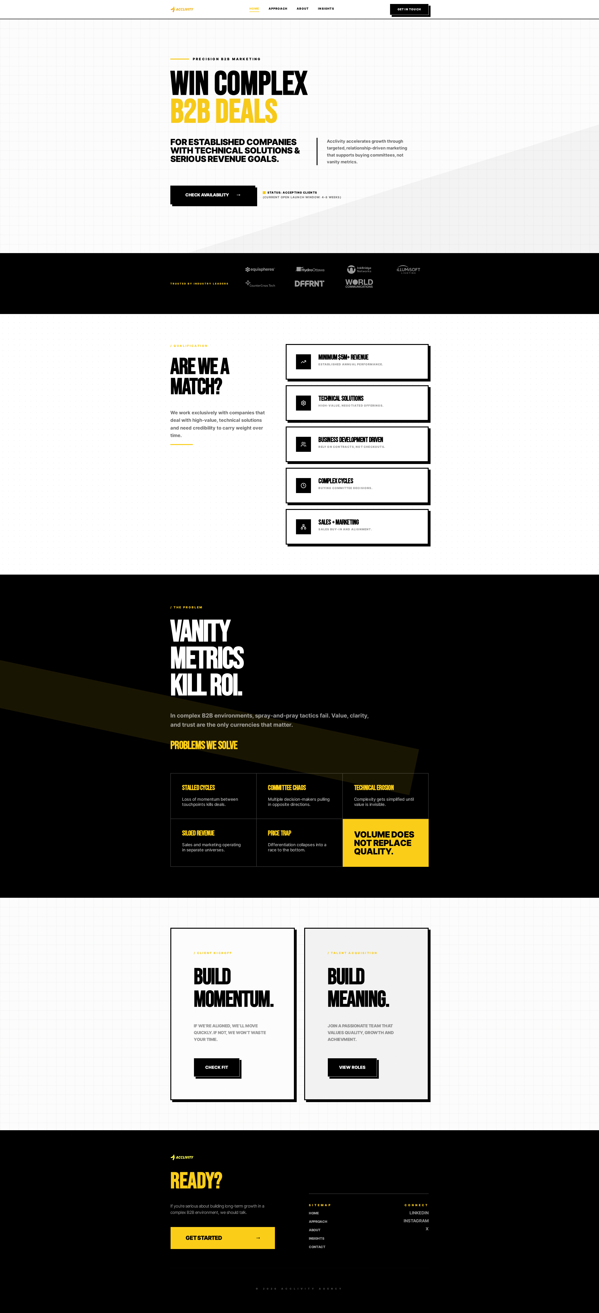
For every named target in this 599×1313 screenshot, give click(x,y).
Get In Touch (409, 9)
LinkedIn (419, 1213)
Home (254, 8)
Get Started (204, 1237)
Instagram (416, 1221)
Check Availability (207, 194)
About (303, 8)
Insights (326, 8)
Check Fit (216, 1067)
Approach (278, 8)
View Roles (352, 1067)
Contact (317, 1247)
